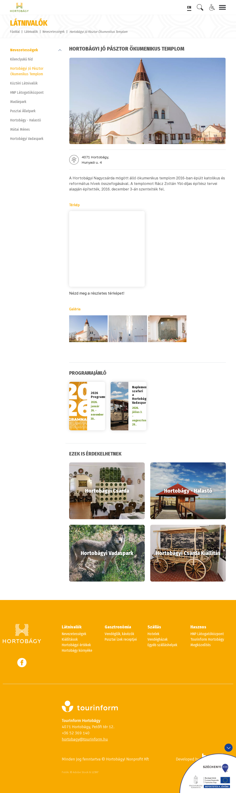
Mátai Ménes (20, 129)
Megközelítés (200, 645)
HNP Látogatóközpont (27, 92)
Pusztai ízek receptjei (121, 639)
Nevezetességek (54, 32)
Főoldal (15, 32)
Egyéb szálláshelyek (162, 645)
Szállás (154, 627)
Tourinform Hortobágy (207, 639)
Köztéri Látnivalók (24, 83)
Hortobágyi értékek (76, 645)
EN (189, 7)
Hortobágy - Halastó (25, 120)
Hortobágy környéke (77, 650)
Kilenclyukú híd (21, 59)
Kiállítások (70, 639)
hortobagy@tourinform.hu (85, 739)
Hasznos (198, 627)
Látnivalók (31, 32)
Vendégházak (158, 639)
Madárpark (18, 102)
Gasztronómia (118, 627)
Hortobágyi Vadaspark (26, 138)
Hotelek (153, 634)
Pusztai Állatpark (22, 111)
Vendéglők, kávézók (119, 634)
